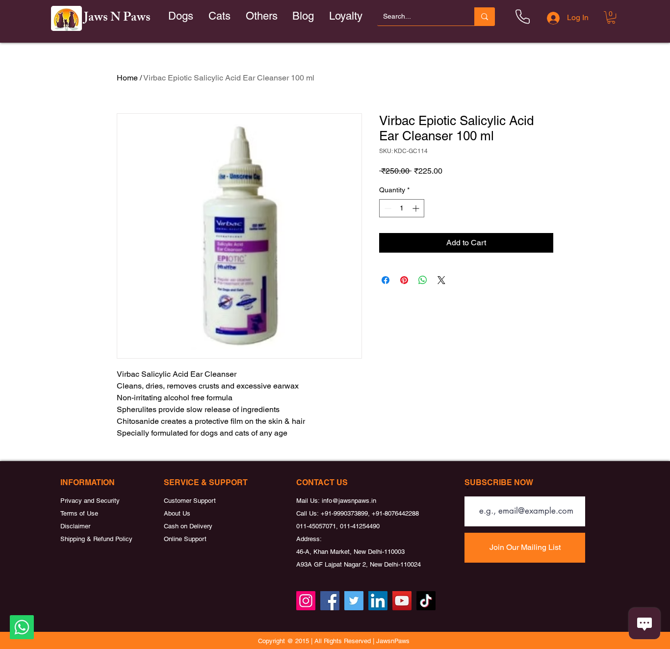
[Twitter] (353, 600)
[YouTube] (402, 600)
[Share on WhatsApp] (423, 280)
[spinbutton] (402, 208)
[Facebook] (329, 600)
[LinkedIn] (377, 600)
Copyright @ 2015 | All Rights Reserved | (317, 641)
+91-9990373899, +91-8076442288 (370, 513)
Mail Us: (309, 500)
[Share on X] (441, 280)
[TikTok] (426, 600)
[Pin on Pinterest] (404, 280)
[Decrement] (387, 208)
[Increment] (417, 208)
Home (127, 77)
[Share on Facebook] (385, 280)
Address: (309, 539)
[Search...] (484, 16)
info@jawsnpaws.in (349, 500)
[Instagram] (305, 600)
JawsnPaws (393, 641)
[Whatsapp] (22, 627)
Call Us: (308, 513)
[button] (219, 16)
